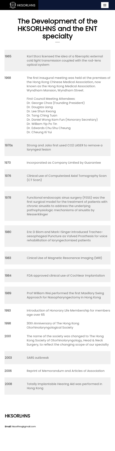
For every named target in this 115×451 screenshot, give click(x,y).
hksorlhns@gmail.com (24, 426)
